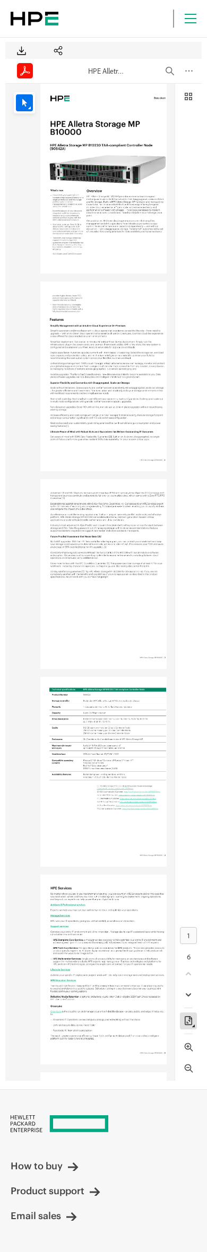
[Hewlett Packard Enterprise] (34, 18)
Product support (47, 1191)
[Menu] (190, 18)
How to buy (37, 1166)
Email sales (36, 1216)
